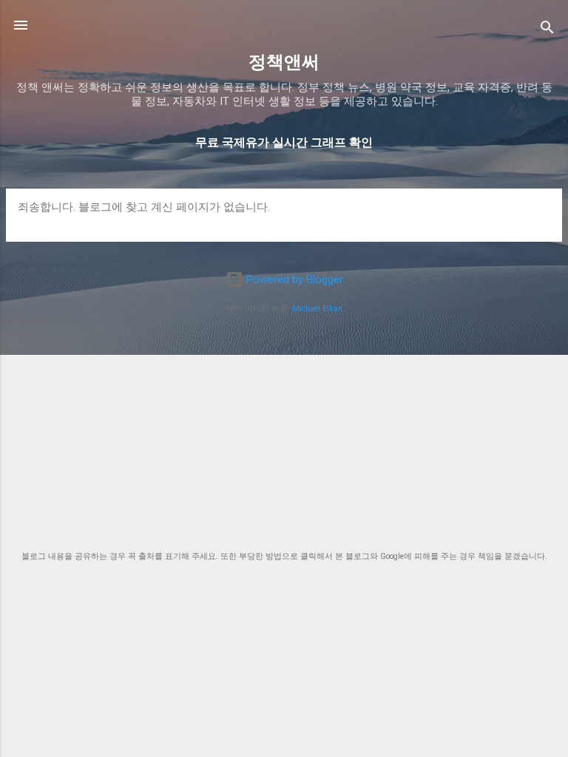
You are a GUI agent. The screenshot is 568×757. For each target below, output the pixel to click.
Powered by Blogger (293, 279)
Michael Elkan (317, 308)
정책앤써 (284, 62)
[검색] (547, 29)
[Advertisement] (284, 433)
